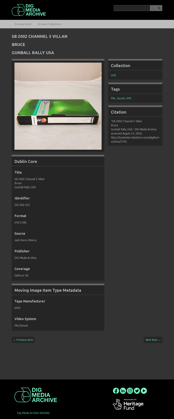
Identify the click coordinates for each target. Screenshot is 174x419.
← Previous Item (23, 339)
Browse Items (23, 24)
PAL (113, 98)
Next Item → (153, 339)
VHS (113, 75)
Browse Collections (49, 24)
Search (159, 8)
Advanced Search (153, 8)
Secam (121, 98)
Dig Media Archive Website (33, 412)
